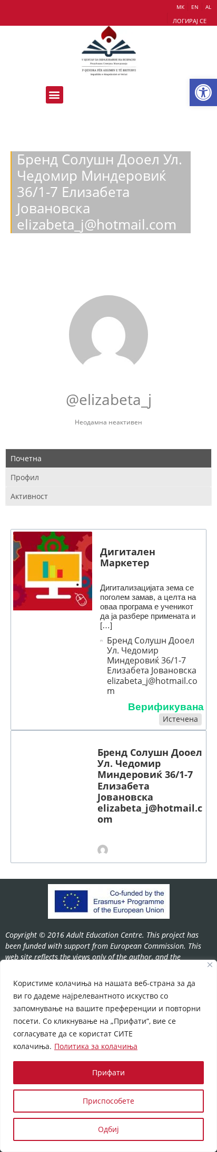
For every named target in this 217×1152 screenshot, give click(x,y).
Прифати (108, 1072)
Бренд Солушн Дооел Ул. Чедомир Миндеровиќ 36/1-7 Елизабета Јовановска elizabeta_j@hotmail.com (152, 666)
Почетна (26, 458)
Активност (29, 496)
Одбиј (108, 1129)
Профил (25, 477)
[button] (203, 92)
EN (195, 7)
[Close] (210, 964)
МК (180, 7)
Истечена (180, 719)
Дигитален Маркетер (127, 557)
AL (208, 7)
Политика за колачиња (95, 1046)
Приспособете (108, 1101)
